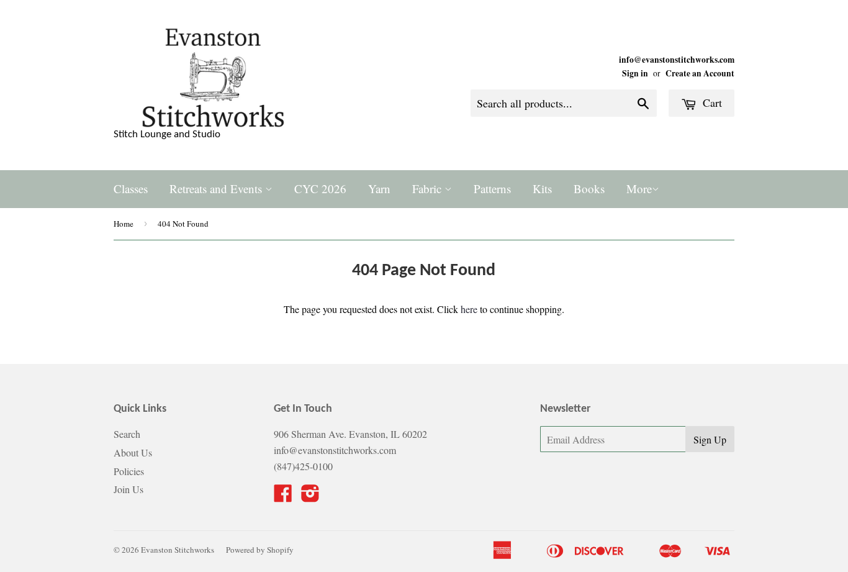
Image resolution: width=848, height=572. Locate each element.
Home (123, 223)
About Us (133, 452)
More (639, 188)
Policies (129, 471)
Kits (542, 188)
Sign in (635, 73)
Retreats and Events (217, 188)
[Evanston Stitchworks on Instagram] (310, 496)
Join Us (128, 489)
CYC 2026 (320, 188)
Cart (711, 102)
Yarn (379, 188)
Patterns (492, 188)
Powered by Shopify (260, 549)
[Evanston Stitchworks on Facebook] (283, 496)
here (469, 309)
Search (127, 433)
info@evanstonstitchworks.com (676, 59)
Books (589, 188)
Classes (131, 188)
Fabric (428, 188)
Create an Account (699, 73)
